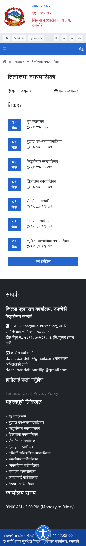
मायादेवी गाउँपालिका (22, 471)
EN (6, 38)
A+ (79, 38)
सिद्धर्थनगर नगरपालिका (24, 428)
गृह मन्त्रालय (40, 124)
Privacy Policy (46, 393)
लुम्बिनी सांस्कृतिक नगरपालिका (48, 243)
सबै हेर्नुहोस (43, 261)
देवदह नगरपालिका (40, 223)
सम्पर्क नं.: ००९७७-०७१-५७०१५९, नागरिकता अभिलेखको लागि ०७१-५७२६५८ (39, 328)
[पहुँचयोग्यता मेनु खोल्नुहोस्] (43, 533)
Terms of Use (18, 393)
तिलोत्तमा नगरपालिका (45, 61)
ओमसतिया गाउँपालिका (24, 465)
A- (64, 38)
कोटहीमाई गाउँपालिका (23, 477)
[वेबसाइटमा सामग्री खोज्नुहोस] (56, 38)
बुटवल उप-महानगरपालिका (44, 144)
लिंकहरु (19, 61)
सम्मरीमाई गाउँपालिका (23, 459)
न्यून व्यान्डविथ (36, 38)
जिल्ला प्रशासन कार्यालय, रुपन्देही (51, 22)
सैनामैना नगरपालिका (40, 203)
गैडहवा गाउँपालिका (21, 483)
